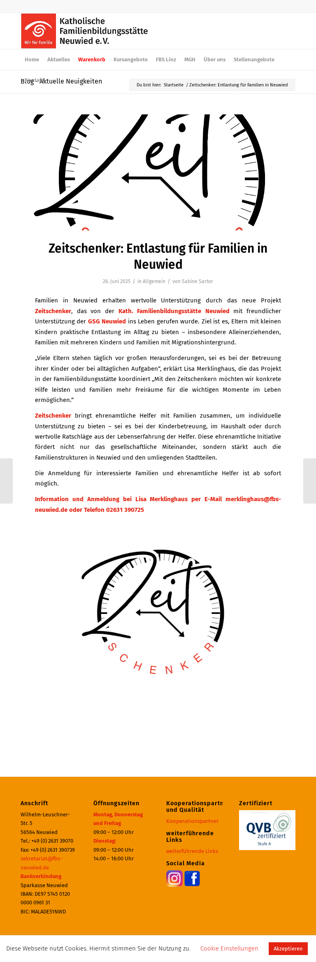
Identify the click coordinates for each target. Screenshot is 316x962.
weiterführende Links (192, 851)
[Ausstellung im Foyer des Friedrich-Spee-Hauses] (6, 481)
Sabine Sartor (197, 281)
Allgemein (154, 281)
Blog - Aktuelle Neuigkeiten (61, 81)
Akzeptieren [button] (288, 949)
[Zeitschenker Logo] (158, 172)
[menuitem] (32, 59)
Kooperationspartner (192, 821)
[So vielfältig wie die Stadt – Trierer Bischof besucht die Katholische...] (309, 481)
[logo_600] (85, 31)
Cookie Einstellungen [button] (229, 948)
